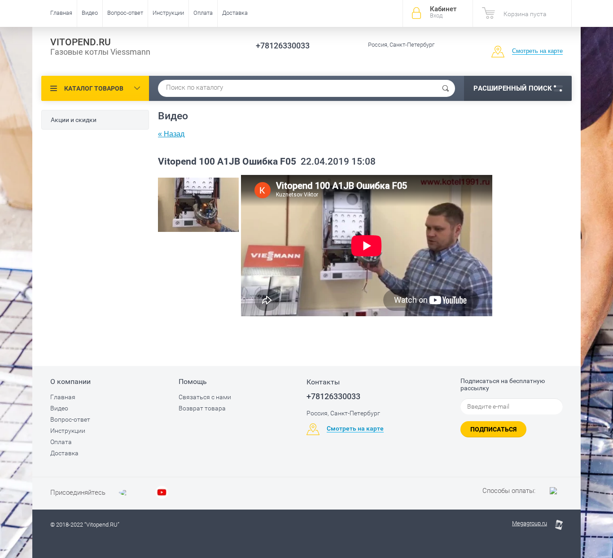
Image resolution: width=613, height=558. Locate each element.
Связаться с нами (205, 397)
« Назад (171, 134)
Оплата (203, 12)
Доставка (235, 12)
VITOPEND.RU (80, 42)
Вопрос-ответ (125, 12)
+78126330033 (283, 45)
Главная (61, 12)
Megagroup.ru (529, 523)
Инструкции (168, 12)
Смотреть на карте (537, 51)
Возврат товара (202, 408)
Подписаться (493, 429)
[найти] (445, 88)
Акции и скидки (73, 119)
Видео (90, 12)
